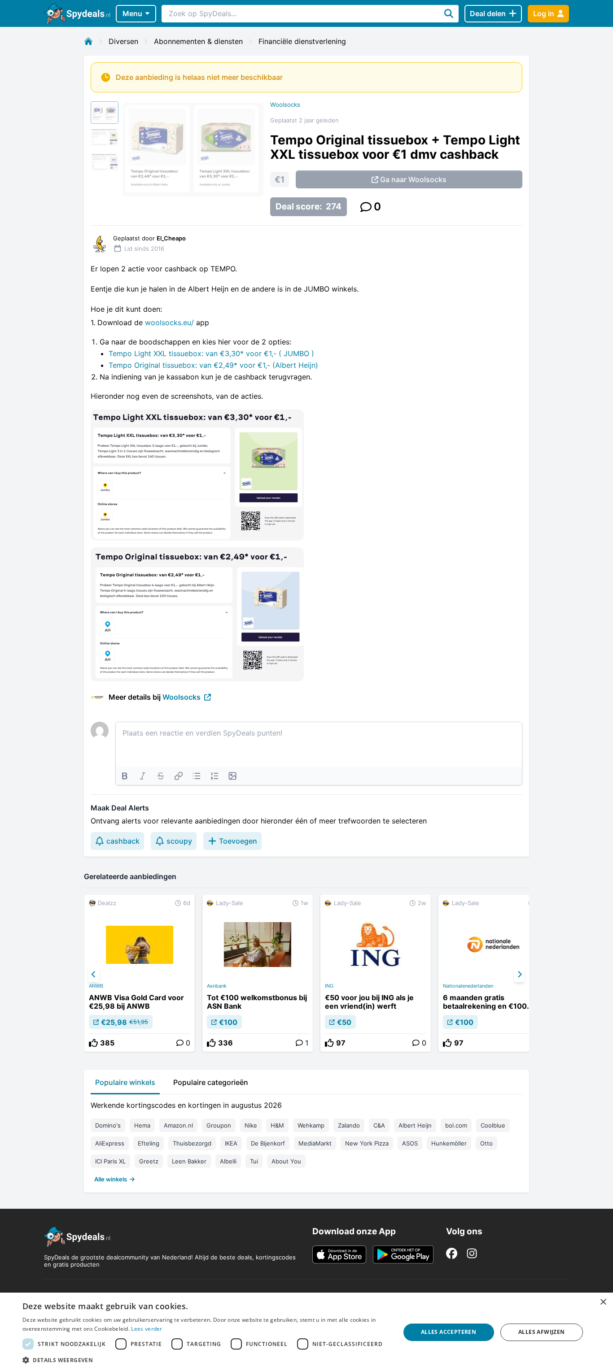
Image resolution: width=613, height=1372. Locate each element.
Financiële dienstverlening (302, 41)
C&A (379, 1125)
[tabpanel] (306, 1140)
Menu (132, 13)
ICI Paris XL (110, 1161)
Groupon (218, 1125)
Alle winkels (110, 1179)
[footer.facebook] (451, 1253)
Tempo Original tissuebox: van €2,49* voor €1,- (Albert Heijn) (213, 365)
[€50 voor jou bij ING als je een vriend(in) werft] (375, 973)
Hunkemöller (449, 1143)
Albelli (228, 1161)
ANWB (96, 986)
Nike (251, 1125)
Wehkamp (311, 1125)
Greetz (148, 1161)
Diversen (123, 41)
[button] (205, 1360)
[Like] (93, 1042)
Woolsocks (285, 104)
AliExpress (109, 1143)
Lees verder (146, 1329)
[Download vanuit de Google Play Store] (403, 1254)
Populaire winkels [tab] (125, 1082)
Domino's (108, 1125)
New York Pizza (367, 1143)
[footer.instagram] (471, 1253)
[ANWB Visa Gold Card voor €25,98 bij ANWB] (139, 973)
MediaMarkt (315, 1143)
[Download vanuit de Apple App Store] (339, 1254)
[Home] (88, 41)
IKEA (231, 1143)
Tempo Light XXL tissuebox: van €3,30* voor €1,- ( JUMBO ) (211, 353)
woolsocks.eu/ (169, 322)
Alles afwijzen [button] (541, 1332)
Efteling (148, 1143)
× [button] (603, 1302)
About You (286, 1161)
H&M (277, 1125)
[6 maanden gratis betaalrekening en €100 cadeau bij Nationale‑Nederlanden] (493, 973)
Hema (142, 1125)
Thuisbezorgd (192, 1143)
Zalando (349, 1125)
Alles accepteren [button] (448, 1332)
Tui (254, 1161)
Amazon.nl (178, 1125)
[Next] (519, 974)
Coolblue (493, 1125)
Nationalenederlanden (468, 986)
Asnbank (217, 986)
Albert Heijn (415, 1125)
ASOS (410, 1143)
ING (329, 986)
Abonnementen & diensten (198, 41)
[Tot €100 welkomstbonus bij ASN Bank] (257, 973)
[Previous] (93, 974)
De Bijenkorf (268, 1143)
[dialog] (306, 1332)
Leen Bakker (189, 1161)
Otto (486, 1143)
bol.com (456, 1125)
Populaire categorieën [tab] (210, 1082)
